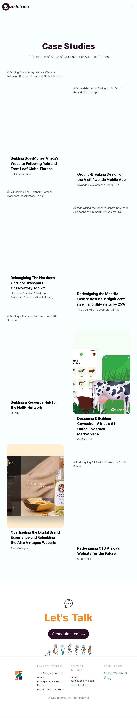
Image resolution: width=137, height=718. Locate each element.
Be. (122, 673)
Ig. (110, 673)
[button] (132, 6)
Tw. (116, 673)
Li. (127, 673)
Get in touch (78, 685)
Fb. (105, 673)
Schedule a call (66, 633)
